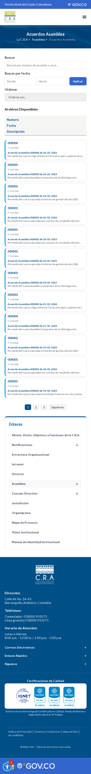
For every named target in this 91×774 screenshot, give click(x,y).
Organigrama (21, 513)
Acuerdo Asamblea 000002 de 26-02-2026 (32, 196)
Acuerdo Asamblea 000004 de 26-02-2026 (32, 152)
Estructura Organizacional (30, 454)
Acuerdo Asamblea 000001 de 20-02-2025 (32, 239)
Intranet (18, 464)
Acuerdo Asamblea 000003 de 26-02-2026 (32, 174)
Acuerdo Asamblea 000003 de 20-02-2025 (32, 282)
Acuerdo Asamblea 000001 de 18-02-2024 (32, 369)
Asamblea (45, 483)
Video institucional (25, 532)
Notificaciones (45, 444)
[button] (7, 767)
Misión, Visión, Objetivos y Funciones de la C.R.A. (46, 435)
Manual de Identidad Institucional (36, 542)
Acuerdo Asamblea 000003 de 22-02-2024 (32, 304)
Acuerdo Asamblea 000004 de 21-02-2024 (32, 325)
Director (18, 474)
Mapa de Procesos (25, 522)
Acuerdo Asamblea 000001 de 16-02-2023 (32, 390)
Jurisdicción (20, 503)
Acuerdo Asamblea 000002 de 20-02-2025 (32, 260)
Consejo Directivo (45, 493)
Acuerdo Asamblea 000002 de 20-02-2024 (32, 347)
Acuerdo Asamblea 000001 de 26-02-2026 (32, 217)
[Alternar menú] (84, 17)
